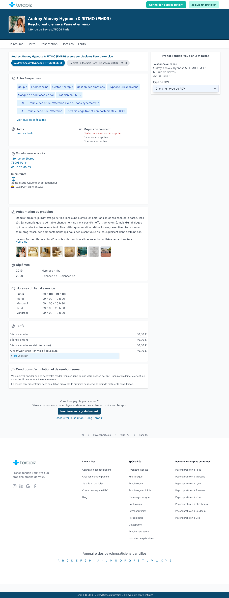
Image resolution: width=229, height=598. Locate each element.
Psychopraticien (102, 434)
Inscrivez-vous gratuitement (79, 411)
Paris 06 (143, 434)
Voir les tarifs (25, 133)
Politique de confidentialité (138, 594)
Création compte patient (95, 476)
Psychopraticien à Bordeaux (190, 510)
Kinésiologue (135, 476)
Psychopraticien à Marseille (190, 476)
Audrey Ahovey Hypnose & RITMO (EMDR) (38, 62)
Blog (84, 497)
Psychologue (136, 483)
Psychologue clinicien (140, 490)
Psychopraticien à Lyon (188, 483)
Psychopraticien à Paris (188, 469)
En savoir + (23, 355)
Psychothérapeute (139, 531)
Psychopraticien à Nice (188, 497)
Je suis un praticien (203, 4)
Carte (31, 44)
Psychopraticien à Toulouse (190, 490)
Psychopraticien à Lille (187, 517)
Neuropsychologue (139, 497)
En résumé (16, 44)
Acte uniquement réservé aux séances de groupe (38, 356)
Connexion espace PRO (95, 490)
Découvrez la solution (69, 418)
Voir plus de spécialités (31, 119)
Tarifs (82, 44)
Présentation (49, 44)
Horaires (68, 44)
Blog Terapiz (95, 418)
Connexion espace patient (166, 4)
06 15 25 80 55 (21, 167)
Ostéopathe (135, 524)
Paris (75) (125, 434)
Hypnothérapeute (138, 469)
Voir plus (21, 241)
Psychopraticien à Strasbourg (191, 504)
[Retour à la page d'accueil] (82, 435)
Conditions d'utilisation (109, 594)
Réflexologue (136, 517)
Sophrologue (136, 504)
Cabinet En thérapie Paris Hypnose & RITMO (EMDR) (98, 62)
